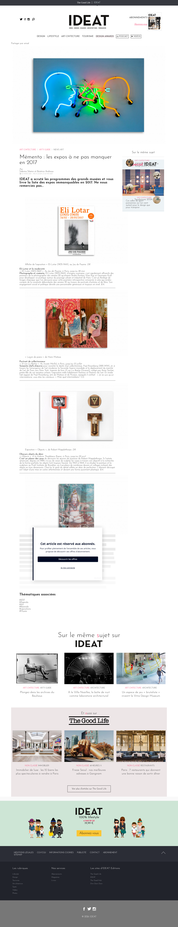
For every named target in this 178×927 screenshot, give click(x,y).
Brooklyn (52, 465)
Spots (15, 887)
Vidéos (137, 36)
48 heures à (96, 766)
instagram (29, 19)
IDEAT (97, 3)
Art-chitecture (70, 36)
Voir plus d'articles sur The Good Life (89, 789)
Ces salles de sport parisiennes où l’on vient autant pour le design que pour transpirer (138, 204)
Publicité (81, 853)
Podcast (123, 36)
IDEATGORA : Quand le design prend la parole (147, 165)
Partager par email (20, 43)
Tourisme (87, 36)
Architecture (97, 688)
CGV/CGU (41, 853)
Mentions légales (24, 853)
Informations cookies (61, 853)
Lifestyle (53, 36)
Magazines (55, 877)
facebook (25, 19)
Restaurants (147, 766)
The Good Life (83, 2)
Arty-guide (44, 150)
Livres (53, 880)
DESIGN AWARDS (105, 36)
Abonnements (56, 874)
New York (44, 370)
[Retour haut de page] (163, 853)
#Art (21, 604)
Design (41, 36)
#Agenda (23, 602)
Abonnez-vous (89, 833)
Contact (95, 853)
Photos (15, 893)
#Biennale (24, 607)
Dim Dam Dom (96, 884)
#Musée (23, 611)
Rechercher (33, 19)
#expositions (25, 609)
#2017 (22, 600)
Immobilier (43, 766)
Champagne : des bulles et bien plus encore (147, 189)
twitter (21, 19)
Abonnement (110, 853)
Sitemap (18, 855)
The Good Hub (96, 880)
